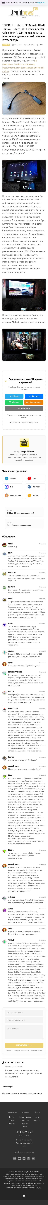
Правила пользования (24, 1143)
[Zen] (19, 1158)
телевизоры (7, 1087)
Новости (12, 1117)
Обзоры (6, 45)
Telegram (39, 2)
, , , (22, 1093)
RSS (24, 1146)
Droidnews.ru (24, 1132)
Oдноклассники (33, 402)
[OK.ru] (28, 1158)
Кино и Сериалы (25, 1117)
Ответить (42, 544)
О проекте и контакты (24, 1140)
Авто (37, 1117)
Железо (12, 1124)
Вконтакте (35, 396)
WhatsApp (15, 402)
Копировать (25, 408)
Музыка (25, 1124)
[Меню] (3, 2)
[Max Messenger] (24, 1158)
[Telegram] (14, 1158)
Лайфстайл (37, 1120)
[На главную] (24, 11)
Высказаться (24, 1045)
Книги (25, 1127)
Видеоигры (25, 1120)
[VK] (33, 1158)
